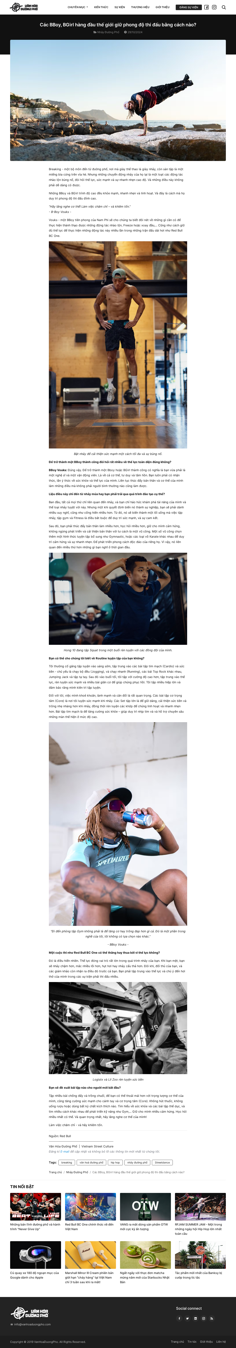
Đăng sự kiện (189, 7)
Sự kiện (119, 7)
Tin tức (192, 1341)
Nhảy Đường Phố (108, 32)
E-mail (64, 1151)
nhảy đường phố (137, 1162)
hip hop (115, 1162)
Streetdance (162, 1162)
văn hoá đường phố (91, 1162)
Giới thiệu (162, 7)
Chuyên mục (77, 7)
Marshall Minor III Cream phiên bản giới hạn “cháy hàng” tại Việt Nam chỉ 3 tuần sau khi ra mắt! (89, 1277)
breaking (66, 1162)
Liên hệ (221, 1341)
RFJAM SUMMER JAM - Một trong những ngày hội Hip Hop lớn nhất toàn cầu (198, 1229)
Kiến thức (101, 7)
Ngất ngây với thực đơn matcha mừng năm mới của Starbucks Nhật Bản (144, 1277)
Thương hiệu (140, 7)
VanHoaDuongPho (46, 1342)
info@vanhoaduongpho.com (32, 1324)
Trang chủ (55, 1172)
